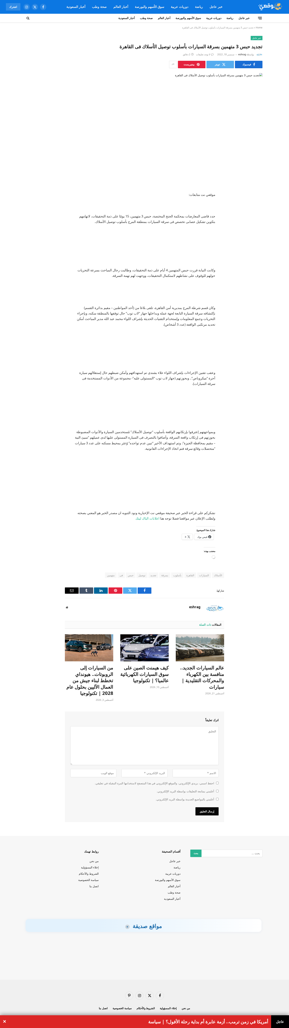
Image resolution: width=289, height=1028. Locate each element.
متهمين (111, 575)
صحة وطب (99, 7)
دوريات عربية (179, 7)
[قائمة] (260, 18)
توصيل (141, 575)
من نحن (94, 861)
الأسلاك (218, 575)
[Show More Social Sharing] (173, 64)
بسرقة (164, 575)
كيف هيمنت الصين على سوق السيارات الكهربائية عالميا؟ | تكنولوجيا (144, 674)
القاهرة (190, 575)
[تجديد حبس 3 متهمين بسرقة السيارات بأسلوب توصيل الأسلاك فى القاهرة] (144, 129)
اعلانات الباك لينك (147, 518)
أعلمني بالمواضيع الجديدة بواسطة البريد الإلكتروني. (185, 799)
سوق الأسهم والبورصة (149, 7)
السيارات (204, 575)
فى (121, 575)
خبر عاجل (216, 7)
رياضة (199, 7)
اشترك (13, 7)
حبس (130, 575)
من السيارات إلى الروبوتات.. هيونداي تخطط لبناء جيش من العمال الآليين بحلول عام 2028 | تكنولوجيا (89, 680)
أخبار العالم (120, 7)
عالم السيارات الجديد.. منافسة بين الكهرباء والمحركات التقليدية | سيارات (202, 677)
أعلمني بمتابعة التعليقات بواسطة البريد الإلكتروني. (185, 791)
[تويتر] (256, 215)
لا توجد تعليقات (203, 54)
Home (259, 27)
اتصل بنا (94, 886)
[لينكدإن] (256, 225)
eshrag (242, 54)
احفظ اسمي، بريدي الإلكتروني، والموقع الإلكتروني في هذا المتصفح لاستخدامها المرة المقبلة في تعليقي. (154, 783)
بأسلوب (177, 575)
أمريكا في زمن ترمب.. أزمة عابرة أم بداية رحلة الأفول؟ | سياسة (208, 1022)
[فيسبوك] (256, 205)
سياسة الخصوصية (88, 880)
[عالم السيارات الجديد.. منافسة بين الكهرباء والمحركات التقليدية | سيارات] (200, 647)
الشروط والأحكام (89, 873)
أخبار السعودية (75, 7)
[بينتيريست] (256, 235)
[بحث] (28, 18)
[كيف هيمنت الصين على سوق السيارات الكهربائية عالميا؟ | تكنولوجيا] (144, 647)
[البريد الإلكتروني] (256, 245)
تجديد (153, 575)
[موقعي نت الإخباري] (269, 7)
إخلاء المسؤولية (90, 867)
